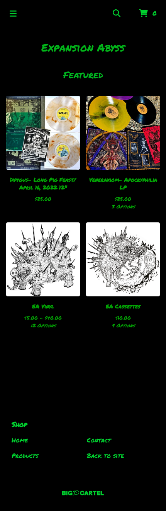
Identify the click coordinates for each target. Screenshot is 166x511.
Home (20, 439)
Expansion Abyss (83, 47)
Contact (99, 439)
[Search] (117, 13)
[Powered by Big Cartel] (83, 493)
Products (25, 455)
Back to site (105, 455)
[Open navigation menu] (13, 14)
